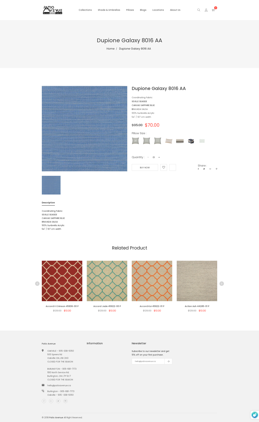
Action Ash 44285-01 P (197, 306)
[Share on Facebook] (198, 168)
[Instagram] (65, 401)
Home (111, 48)
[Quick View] (54, 285)
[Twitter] (58, 401)
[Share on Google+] (210, 168)
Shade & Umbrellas (109, 10)
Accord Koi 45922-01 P (152, 306)
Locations (158, 10)
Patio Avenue (49, 343)
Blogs (143, 10)
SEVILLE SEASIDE (139, 101)
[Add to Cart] (62, 285)
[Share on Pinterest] (216, 168)
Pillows (130, 10)
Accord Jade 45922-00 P (107, 306)
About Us (175, 10)
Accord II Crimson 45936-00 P (62, 306)
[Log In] (206, 10)
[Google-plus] (51, 401)
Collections (85, 10)
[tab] (48, 203)
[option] (62, 281)
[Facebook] (44, 401)
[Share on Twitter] (204, 168)
